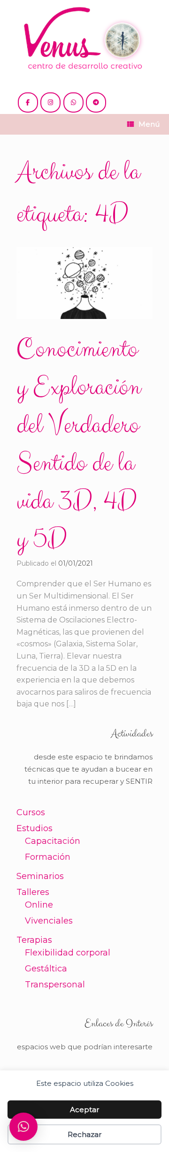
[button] (23, 1127)
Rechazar (84, 1134)
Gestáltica (46, 968)
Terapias (34, 940)
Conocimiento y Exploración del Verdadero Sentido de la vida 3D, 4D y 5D (78, 444)
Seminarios (40, 876)
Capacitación (52, 841)
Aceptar (84, 1109)
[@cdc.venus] (28, 102)
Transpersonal (55, 984)
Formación (47, 857)
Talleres (32, 892)
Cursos (30, 812)
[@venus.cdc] (50, 102)
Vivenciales (49, 921)
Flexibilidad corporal (67, 952)
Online (39, 905)
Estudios (34, 828)
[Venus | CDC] (84, 38)
